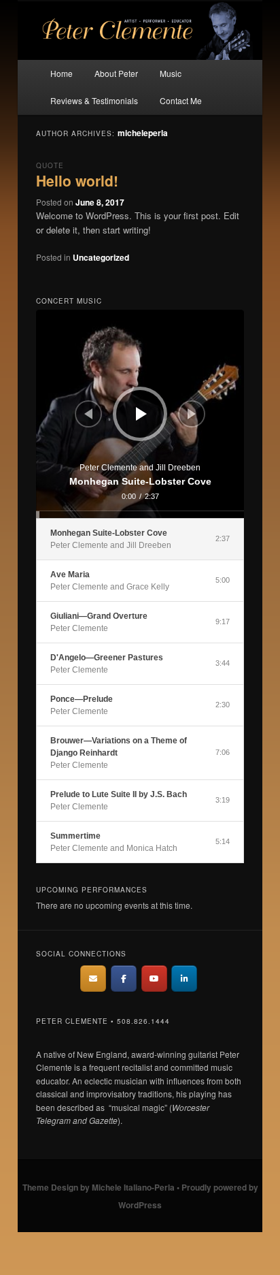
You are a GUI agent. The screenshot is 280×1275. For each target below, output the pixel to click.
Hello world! (77, 180)
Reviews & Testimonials (94, 100)
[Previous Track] (88, 413)
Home (61, 73)
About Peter (116, 73)
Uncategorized (101, 257)
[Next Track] (192, 413)
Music (170, 73)
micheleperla (143, 133)
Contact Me (181, 100)
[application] (139, 413)
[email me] (93, 978)
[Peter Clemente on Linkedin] (184, 978)
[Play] (141, 414)
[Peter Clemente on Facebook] (124, 978)
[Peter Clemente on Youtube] (154, 978)
